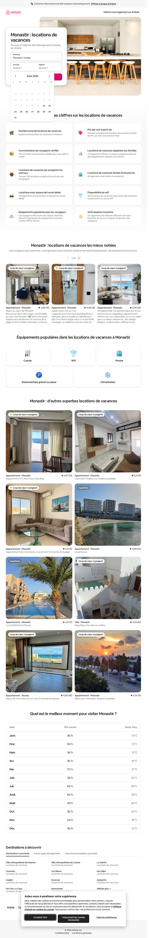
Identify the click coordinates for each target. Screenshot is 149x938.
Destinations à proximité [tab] (17, 853)
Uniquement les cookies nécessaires (73, 918)
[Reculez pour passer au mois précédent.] (16, 76)
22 (44, 105)
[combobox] (36, 57)
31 (15, 117)
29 (44, 111)
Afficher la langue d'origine (103, 3)
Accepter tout (40, 917)
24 (15, 111)
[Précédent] (68, 258)
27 (32, 111)
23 (49, 105)
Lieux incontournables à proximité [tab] (81, 853)
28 (38, 111)
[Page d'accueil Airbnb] (13, 12)
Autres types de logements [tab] (47, 853)
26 (27, 111)
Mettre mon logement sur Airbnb (121, 12)
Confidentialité (62, 933)
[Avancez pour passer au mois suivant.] (49, 76)
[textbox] (23, 68)
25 (21, 111)
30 (49, 111)
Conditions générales (82, 933)
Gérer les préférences (106, 917)
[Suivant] (79, 258)
